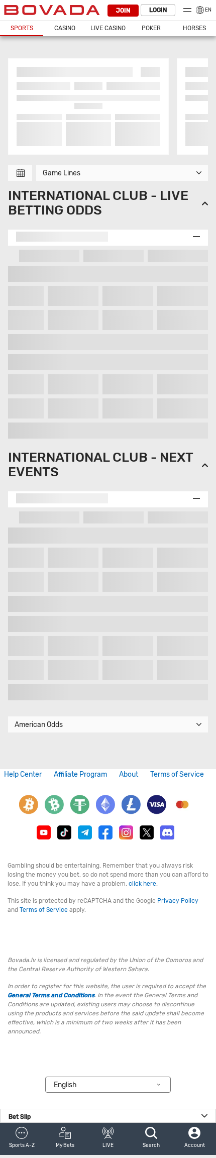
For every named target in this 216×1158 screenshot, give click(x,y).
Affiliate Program (80, 774)
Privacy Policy (177, 900)
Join (123, 10)
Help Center (23, 774)
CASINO (64, 28)
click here (142, 883)
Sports (22, 28)
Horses (194, 28)
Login (158, 10)
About (128, 774)
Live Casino (108, 28)
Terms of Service (177, 774)
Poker (151, 28)
